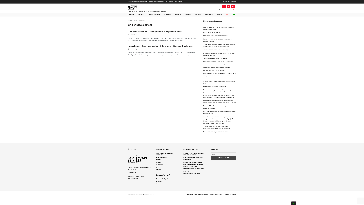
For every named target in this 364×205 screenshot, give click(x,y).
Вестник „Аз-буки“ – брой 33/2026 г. (214, 70)
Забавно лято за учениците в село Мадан (216, 49)
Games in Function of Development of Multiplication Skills (155, 31)
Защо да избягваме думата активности (215, 58)
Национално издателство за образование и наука (147, 11)
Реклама (198, 14)
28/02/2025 (132, 49)
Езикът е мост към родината (212, 32)
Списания (167, 14)
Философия (187, 176)
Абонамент (209, 14)
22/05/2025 (132, 34)
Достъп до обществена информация (197, 194)
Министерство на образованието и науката (161, 1)
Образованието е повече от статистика (215, 35)
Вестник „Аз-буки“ (153, 14)
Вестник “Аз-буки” (162, 179)
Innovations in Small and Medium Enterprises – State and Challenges (160, 46)
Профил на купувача (230, 194)
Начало (131, 14)
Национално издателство (137, 1)
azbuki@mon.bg (133, 178)
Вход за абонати (161, 157)
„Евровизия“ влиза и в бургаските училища (216, 67)
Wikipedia (179, 1)
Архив (158, 183)
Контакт (219, 14)
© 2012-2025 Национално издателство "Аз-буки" (141, 194)
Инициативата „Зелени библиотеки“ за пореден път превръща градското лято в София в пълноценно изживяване (219, 76)
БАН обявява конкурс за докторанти (214, 86)
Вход (225, 1)
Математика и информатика (192, 162)
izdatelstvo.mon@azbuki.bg (136, 176)
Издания (178, 14)
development (142, 20)
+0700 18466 (132, 173)
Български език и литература (193, 157)
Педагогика (187, 159)
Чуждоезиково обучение (191, 173)
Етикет (135, 20)
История (186, 171)
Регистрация (232, 1)
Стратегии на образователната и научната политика (194, 153)
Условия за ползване (216, 194)
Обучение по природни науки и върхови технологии (193, 165)
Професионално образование (193, 168)
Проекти (188, 14)
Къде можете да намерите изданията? (164, 153)
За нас (140, 14)
